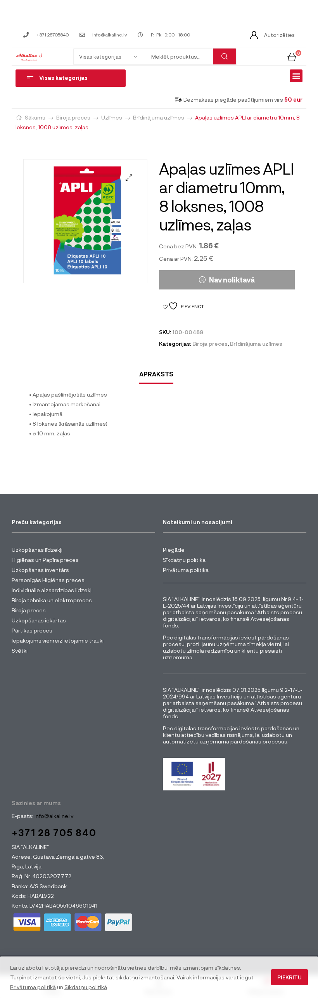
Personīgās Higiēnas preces (48, 580)
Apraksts (156, 374)
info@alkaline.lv (53, 816)
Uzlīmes (111, 117)
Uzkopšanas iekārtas (39, 620)
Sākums (35, 117)
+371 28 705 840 (54, 832)
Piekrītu (289, 977)
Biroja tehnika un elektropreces (52, 600)
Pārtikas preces (32, 630)
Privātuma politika (186, 570)
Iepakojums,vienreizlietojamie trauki (58, 640)
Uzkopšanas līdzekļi (37, 549)
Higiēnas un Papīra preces (45, 559)
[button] (296, 75)
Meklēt (224, 56)
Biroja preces (73, 117)
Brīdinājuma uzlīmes (158, 117)
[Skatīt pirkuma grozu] (291, 56)
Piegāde (174, 549)
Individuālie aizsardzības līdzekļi (52, 590)
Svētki (20, 650)
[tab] (156, 374)
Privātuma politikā (33, 987)
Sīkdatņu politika (184, 559)
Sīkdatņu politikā (85, 987)
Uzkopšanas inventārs (40, 570)
